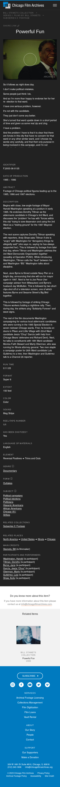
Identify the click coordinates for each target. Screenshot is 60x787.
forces (10, 135)
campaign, (30, 144)
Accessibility (35, 775)
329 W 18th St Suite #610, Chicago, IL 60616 (28, 764)
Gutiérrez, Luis (10, 574)
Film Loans (30, 712)
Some (6, 93)
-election (10, 101)
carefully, (19, 141)
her (45, 98)
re (4, 101)
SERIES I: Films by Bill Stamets (23, 15)
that (20, 101)
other (18, 138)
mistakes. (29, 89)
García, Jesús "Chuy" (14, 568)
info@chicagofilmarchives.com (36, 604)
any (27, 115)
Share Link (10, 26)
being (6, 144)
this (18, 135)
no (36, 135)
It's (4, 110)
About (30, 725)
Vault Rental (30, 717)
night (21, 84)
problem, (27, 106)
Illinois (41, 539)
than (22, 98)
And (5, 98)
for (49, 98)
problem (16, 132)
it (7, 84)
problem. (16, 128)
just (19, 93)
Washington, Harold (13, 558)
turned (12, 120)
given (18, 123)
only (41, 141)
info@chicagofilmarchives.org (38, 766)
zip (36, 123)
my (50, 138)
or (10, 138)
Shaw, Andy (9, 578)
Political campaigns (13, 495)
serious (18, 106)
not (8, 110)
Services (30, 693)
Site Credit (49, 775)
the (16, 110)
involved (13, 144)
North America (10, 539)
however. (36, 106)
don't (6, 89)
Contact (30, 739)
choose (44, 138)
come (21, 115)
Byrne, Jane (9, 565)
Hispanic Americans (13, 505)
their (35, 141)
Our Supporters (30, 752)
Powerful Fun (28, 658)
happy (29, 98)
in (41, 120)
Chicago (51, 539)
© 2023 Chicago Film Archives (20, 773)
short (47, 120)
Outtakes (7, 483)
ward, (32, 138)
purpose (47, 141)
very (12, 141)
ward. (25, 101)
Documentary (10, 470)
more (17, 98)
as (17, 84)
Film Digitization (30, 707)
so (9, 98)
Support (30, 748)
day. (32, 84)
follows (11, 84)
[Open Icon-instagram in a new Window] (12, 684)
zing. (45, 123)
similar (25, 138)
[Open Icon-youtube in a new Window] (30, 684)
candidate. (24, 110)
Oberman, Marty (11, 571)
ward (23, 120)
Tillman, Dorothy (11, 561)
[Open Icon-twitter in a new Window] (38, 684)
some (27, 123)
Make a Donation (30, 757)
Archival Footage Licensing (30, 697)
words (6, 141)
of (4, 123)
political (20, 89)
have (6, 106)
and (13, 123)
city (22, 135)
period (53, 120)
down (37, 120)
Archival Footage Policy (16, 775)
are (5, 135)
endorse (39, 98)
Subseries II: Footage (16, 18)
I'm (12, 98)
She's (6, 120)
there (51, 132)
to (33, 98)
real (32, 123)
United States (28, 539)
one (12, 106)
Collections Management (30, 702)
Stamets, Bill (9, 549)
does (26, 84)
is (28, 132)
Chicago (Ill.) (9, 511)
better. (32, 115)
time (8, 123)
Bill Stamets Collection (20, 13)
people (13, 93)
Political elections (11, 498)
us (22, 123)
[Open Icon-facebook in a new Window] (21, 684)
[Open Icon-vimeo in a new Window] (47, 684)
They (5, 115)
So (4, 84)
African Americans (12, 508)
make (13, 89)
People (30, 734)
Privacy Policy (43, 773)
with (13, 110)
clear (40, 132)
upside (30, 120)
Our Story (30, 729)
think (23, 93)
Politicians (8, 502)
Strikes (6, 514)
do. (29, 93)
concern (42, 135)
